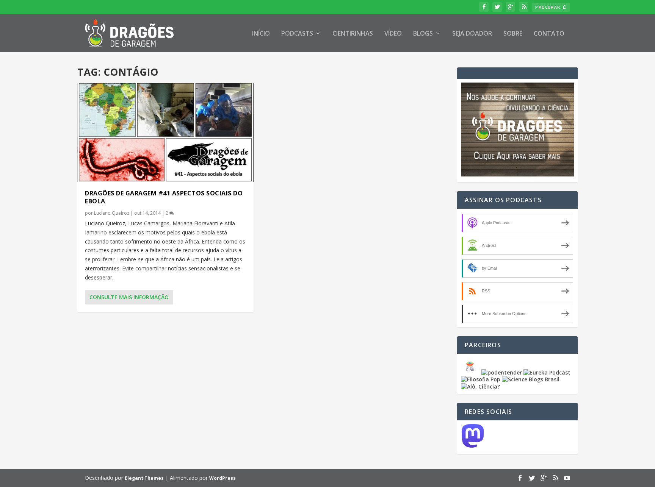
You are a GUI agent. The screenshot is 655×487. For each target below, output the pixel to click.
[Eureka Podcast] (546, 372)
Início (261, 33)
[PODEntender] (501, 372)
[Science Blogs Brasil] (530, 379)
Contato (549, 33)
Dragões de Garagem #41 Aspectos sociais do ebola (164, 197)
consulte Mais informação (129, 297)
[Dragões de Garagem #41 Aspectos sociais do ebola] (165, 132)
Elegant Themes (144, 478)
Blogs (423, 33)
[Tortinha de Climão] (471, 372)
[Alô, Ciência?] (480, 386)
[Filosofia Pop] (480, 379)
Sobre (512, 33)
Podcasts (297, 33)
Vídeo (393, 33)
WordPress (222, 478)
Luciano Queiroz (111, 213)
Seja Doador (472, 33)
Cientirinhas (352, 33)
